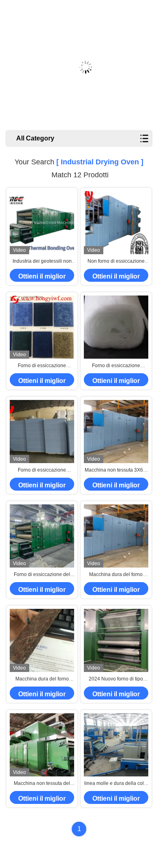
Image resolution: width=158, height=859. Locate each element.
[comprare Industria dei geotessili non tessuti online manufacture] (42, 222)
